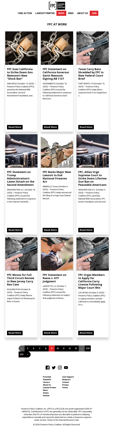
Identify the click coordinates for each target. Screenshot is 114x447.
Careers (46, 382)
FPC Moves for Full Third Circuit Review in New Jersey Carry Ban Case (20, 279)
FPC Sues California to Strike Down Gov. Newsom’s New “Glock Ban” (20, 73)
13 (76, 348)
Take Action (25, 13)
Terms (65, 388)
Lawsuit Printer (45, 13)
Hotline (46, 396)
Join (94, 13)
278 (88, 348)
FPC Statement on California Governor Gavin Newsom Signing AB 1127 (56, 73)
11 (63, 348)
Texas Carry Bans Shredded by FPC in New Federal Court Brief (91, 73)
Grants (46, 393)
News (61, 13)
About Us (82, 13)
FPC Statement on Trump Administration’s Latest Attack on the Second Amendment (20, 178)
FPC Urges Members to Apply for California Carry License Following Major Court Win (91, 281)
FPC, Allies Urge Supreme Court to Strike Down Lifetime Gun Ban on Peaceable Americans (92, 178)
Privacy (65, 385)
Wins (71, 13)
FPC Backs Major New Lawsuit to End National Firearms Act (57, 176)
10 (58, 348)
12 (70, 348)
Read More (14, 127)
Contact (65, 382)
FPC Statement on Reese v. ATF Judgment (54, 278)
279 (21, 354)
